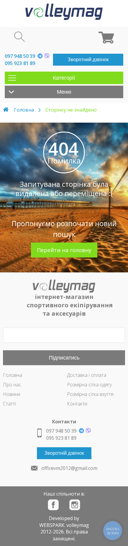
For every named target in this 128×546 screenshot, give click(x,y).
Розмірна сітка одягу (89, 384)
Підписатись (64, 358)
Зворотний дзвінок (88, 59)
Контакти (77, 403)
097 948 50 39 (20, 56)
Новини (11, 394)
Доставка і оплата (86, 375)
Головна (24, 110)
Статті (9, 403)
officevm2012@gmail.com (69, 468)
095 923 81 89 (20, 63)
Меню (64, 92)
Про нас (12, 384)
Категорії (64, 78)
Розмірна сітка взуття (90, 394)
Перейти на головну (64, 250)
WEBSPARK (51, 525)
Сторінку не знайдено (71, 110)
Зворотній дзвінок (64, 453)
